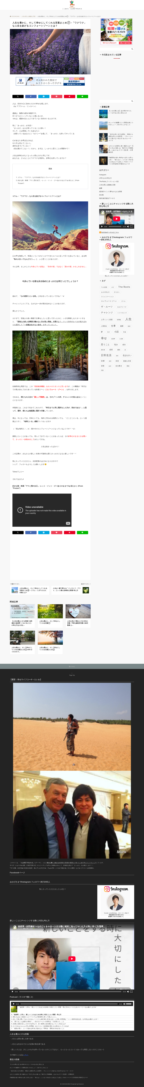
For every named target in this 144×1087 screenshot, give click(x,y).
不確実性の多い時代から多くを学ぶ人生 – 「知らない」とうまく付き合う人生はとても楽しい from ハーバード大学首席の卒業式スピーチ (49, 1077)
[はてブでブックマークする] (43, 96)
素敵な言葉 (127, 361)
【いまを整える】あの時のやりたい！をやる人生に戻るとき (27, 1064)
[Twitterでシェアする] (18, 96)
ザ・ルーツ (107, 306)
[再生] (102, 226)
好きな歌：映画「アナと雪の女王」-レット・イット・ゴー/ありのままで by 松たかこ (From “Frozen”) (48, 181)
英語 (128, 366)
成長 (111, 350)
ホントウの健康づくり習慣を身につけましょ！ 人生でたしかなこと (29, 1067)
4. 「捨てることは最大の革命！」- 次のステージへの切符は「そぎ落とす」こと (37, 1021)
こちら (25, 1055)
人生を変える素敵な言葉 (107, 185)
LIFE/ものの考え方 (105, 178)
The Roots (124, 286)
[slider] (129, 1004)
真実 (110, 361)
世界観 (119, 319)
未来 (117, 355)
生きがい (127, 355)
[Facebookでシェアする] (30, 96)
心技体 (121, 339)
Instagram (102, 175)
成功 (124, 345)
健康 (100, 188)
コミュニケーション (107, 296)
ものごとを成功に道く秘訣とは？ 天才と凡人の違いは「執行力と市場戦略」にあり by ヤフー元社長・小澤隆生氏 (42, 1074)
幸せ (104, 338)
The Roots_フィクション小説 (109, 181)
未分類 (101, 195)
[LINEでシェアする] (82, 96)
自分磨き (119, 366)
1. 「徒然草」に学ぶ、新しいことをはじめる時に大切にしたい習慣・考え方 (36, 1014)
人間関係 (104, 326)
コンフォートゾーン (109, 301)
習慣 (102, 366)
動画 (129, 326)
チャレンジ (107, 312)
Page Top (72, 675)
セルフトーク (121, 307)
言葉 (102, 370)
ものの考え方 (105, 292)
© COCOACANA (65, 1084)
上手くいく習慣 (106, 320)
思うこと (105, 344)
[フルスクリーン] (131, 226)
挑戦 (118, 350)
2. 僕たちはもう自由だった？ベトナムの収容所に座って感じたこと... (34, 1017)
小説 (116, 331)
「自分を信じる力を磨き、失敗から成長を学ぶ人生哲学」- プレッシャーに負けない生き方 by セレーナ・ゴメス (41, 1071)
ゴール (123, 301)
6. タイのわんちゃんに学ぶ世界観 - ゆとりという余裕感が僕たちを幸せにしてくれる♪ (40, 1026)
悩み (116, 345)
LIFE (112, 287)
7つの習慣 (104, 287)
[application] (116, 219)
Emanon (81, 1084)
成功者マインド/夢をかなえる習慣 (110, 191)
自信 (110, 366)
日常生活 (106, 355)
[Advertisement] (50, 557)
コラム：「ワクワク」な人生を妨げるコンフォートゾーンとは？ (39, 177)
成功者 (103, 350)
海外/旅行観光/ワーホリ (107, 198)
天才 (108, 332)
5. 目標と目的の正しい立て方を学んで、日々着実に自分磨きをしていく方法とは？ (38, 1024)
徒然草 (113, 339)
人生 (128, 319)
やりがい (117, 292)
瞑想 (117, 361)
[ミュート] (128, 226)
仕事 (113, 325)
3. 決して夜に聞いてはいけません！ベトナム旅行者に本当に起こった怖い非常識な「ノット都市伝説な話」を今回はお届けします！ (55, 1019)
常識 (124, 332)
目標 (102, 361)
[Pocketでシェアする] (56, 96)
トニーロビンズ (122, 313)
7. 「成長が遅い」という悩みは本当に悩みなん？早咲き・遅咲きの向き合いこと (37, 1028)
